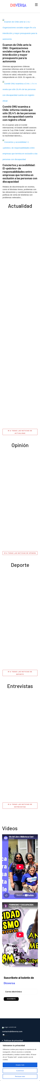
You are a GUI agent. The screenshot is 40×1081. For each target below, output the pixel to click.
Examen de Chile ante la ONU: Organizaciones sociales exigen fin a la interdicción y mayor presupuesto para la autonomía (17, 53)
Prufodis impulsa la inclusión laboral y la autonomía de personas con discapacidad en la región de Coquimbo (19, 288)
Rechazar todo (20, 1076)
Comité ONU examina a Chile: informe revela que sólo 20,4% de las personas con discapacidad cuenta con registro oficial (19, 113)
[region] (20, 1061)
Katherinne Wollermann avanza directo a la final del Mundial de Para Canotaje (19, 591)
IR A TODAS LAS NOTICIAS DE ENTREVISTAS (20, 805)
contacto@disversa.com (12, 1031)
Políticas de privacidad (13, 1040)
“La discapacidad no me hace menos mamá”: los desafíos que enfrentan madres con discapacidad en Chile (19, 774)
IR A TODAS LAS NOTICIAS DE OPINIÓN (20, 553)
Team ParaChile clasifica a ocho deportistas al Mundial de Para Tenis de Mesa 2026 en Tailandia (19, 641)
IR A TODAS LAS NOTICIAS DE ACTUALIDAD (20, 432)
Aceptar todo (20, 1065)
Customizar (20, 1071)
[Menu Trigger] (36, 4)
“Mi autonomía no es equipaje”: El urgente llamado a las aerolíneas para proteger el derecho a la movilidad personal (20, 723)
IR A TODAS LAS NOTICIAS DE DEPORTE (20, 673)
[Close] (37, 1044)
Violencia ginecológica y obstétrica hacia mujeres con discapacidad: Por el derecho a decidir (20, 521)
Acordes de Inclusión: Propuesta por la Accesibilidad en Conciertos (18, 471)
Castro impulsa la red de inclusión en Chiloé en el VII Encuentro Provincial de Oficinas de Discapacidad (19, 238)
